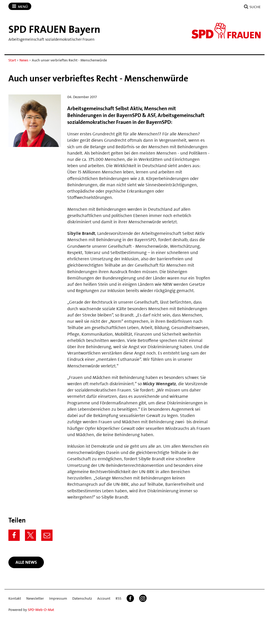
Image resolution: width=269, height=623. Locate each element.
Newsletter (35, 598)
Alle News (26, 562)
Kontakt (14, 598)
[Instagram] (143, 598)
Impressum (58, 598)
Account (103, 598)
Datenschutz (82, 598)
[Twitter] (30, 535)
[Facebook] (14, 535)
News (23, 60)
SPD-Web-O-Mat (41, 609)
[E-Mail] (47, 535)
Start (12, 60)
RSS (118, 598)
